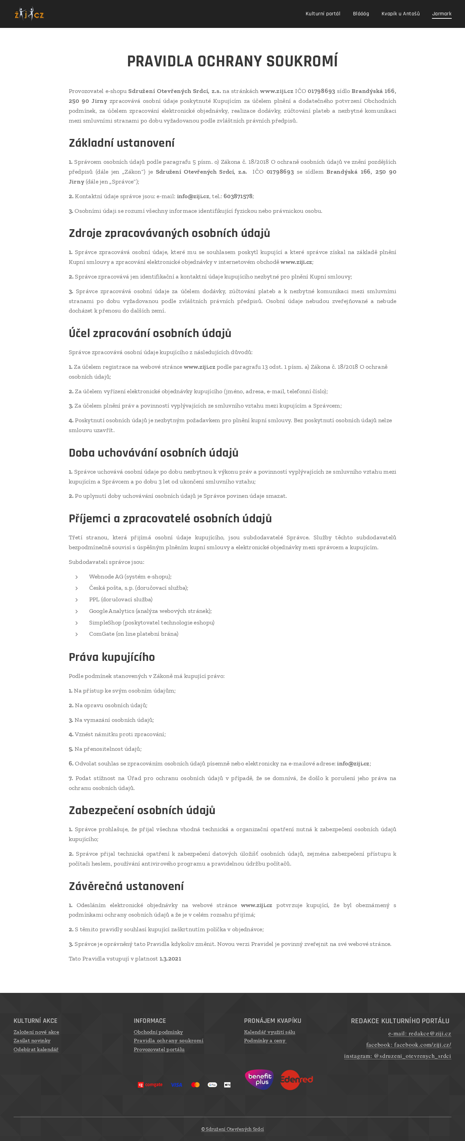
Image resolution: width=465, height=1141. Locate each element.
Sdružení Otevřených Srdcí (232, 1129)
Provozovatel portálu (159, 1049)
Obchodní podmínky (158, 1032)
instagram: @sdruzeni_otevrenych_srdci (397, 1056)
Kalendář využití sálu (269, 1032)
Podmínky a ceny (265, 1040)
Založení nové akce (36, 1032)
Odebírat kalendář (36, 1049)
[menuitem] (324, 13)
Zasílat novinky (32, 1040)
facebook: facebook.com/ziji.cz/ (408, 1044)
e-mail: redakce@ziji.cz (419, 1033)
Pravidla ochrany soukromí (169, 1040)
